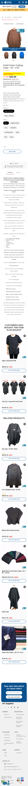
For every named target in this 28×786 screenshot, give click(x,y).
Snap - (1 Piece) (9, 111)
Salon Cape (5, 611)
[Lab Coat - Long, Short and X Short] (14, 387)
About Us (6, 714)
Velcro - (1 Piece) (9, 115)
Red (6, 137)
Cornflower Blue (9, 132)
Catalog (22, 6)
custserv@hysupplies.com (12, 766)
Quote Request (8, 717)
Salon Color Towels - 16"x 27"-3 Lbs (12, 652)
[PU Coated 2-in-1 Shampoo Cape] (14, 475)
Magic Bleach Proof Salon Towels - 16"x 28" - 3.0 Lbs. (13, 571)
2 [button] (14, 60)
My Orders (6, 734)
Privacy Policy (19, 738)
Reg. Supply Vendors (19, 722)
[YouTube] (18, 707)
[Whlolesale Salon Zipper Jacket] (14, 346)
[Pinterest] (14, 707)
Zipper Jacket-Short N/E (9, 360)
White (17, 132)
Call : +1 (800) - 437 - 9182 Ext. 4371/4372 (14, 9)
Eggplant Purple (15, 123)
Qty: (5, 146)
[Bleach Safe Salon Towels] (14, 556)
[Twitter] (5, 707)
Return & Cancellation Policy (21, 735)
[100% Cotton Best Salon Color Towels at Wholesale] (14, 638)
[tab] (10, 172)
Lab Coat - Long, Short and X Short (12, 401)
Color (4, 119)
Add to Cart (12, 151)
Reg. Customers (20, 714)
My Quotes (7, 737)
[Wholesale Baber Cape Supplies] (14, 516)
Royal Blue (13, 127)
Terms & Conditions (19, 742)
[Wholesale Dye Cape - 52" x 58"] (14, 434)
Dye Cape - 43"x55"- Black (10, 449)
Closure (5, 107)
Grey (6, 127)
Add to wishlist (24, 336)
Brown (11, 137)
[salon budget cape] (14, 597)
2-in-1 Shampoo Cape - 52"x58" (11, 489)
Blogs (5, 752)
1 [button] (13, 60)
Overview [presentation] (10, 172)
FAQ (5, 755)
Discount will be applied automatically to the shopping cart (14, 49)
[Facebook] (8, 707)
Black (6, 123)
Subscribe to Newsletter (14, 697)
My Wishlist (7, 740)
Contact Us (19, 752)
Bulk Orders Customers (19, 718)
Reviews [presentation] (18, 172)
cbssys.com (10, 783)
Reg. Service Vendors (19, 726)
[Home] (2, 17)
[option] (6, 55)
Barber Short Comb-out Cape (10, 530)
